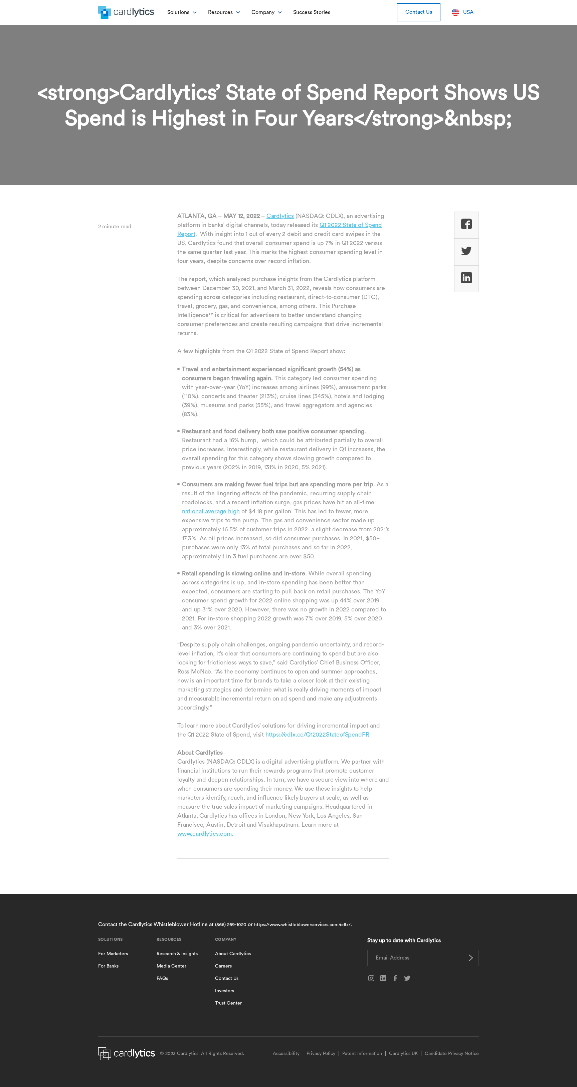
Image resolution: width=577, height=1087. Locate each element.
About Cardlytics (233, 954)
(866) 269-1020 (230, 924)
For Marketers (113, 954)
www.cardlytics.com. (205, 834)
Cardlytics (280, 216)
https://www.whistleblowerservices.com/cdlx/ (302, 924)
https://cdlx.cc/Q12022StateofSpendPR (317, 735)
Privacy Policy (321, 1053)
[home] (126, 12)
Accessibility (286, 1053)
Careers (223, 966)
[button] (182, 12)
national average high (211, 511)
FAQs (162, 978)
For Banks (108, 966)
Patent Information (362, 1053)
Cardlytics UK (403, 1053)
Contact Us (418, 12)
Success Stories (311, 12)
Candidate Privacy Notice (452, 1053)
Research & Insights (177, 954)
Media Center (171, 966)
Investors (224, 991)
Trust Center (228, 1003)
